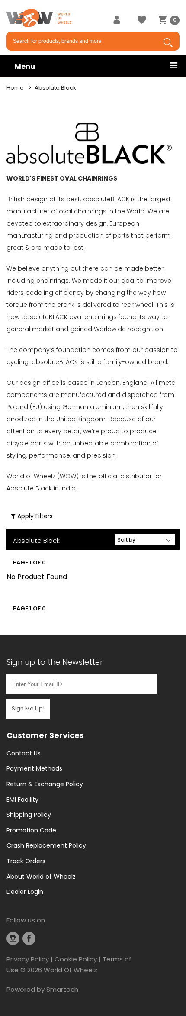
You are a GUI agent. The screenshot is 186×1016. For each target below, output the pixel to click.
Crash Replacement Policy (46, 845)
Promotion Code (31, 830)
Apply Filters (34, 516)
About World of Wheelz (41, 876)
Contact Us (23, 753)
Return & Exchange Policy (44, 784)
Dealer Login (24, 891)
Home (15, 88)
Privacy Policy (27, 959)
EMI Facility (22, 799)
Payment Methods (34, 768)
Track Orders (25, 861)
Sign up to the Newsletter (54, 662)
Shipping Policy (28, 814)
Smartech (62, 989)
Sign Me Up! (28, 708)
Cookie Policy (76, 959)
